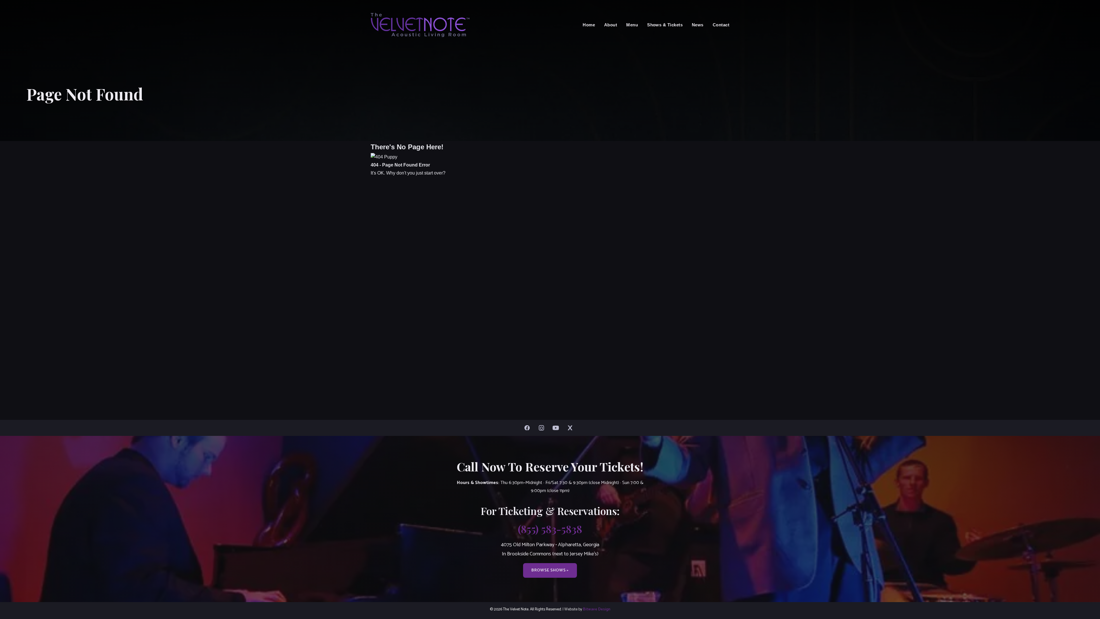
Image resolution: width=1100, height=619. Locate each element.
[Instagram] (542, 427)
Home (589, 24)
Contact (721, 24)
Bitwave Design (596, 609)
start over (433, 173)
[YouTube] (557, 427)
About (610, 24)
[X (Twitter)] (571, 427)
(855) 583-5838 (550, 529)
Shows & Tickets (665, 24)
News (698, 24)
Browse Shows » (550, 570)
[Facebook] (528, 427)
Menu (632, 24)
